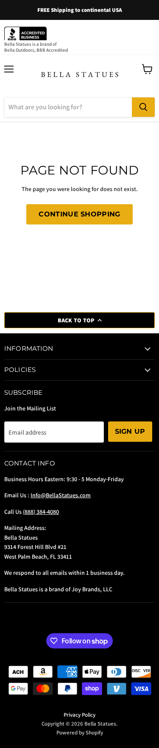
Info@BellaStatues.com (61, 495)
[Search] (143, 107)
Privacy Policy (79, 714)
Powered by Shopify (79, 732)
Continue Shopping (79, 214)
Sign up (130, 431)
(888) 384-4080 (41, 511)
